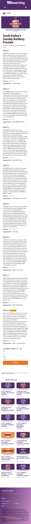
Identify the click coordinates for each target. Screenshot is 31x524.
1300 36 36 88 (13, 501)
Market (15, 363)
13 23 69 (21, 503)
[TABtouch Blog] (15, 3)
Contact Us (4, 493)
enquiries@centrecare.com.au (8, 517)
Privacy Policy (11, 493)
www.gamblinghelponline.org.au (14, 518)
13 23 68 (7, 505)
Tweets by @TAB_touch (7, 373)
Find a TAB (19, 493)
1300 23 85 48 (11, 503)
